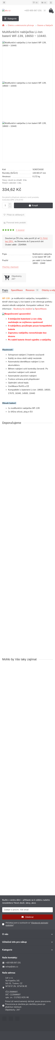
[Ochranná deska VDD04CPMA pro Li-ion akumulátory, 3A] (27, 444)
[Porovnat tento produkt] (51, 436)
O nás (5, 934)
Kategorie (7, 949)
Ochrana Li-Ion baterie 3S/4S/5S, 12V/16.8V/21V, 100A (26, 616)
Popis (5, 290)
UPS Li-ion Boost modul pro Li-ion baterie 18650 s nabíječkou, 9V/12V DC (26, 541)
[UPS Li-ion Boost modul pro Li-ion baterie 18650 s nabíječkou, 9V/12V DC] (27, 519)
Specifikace (17, 290)
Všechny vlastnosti (10, 267)
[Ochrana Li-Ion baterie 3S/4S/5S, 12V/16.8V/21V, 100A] (27, 595)
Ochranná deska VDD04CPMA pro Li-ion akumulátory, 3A (22, 465)
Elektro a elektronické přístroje (21, 25)
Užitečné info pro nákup (14, 942)
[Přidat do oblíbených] (51, 431)
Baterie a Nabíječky (45, 25)
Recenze (32, 290)
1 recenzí (20, 230)
